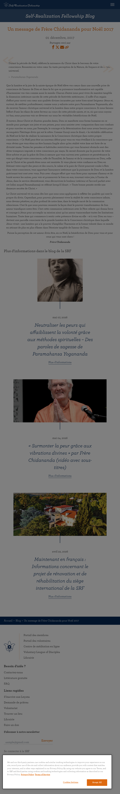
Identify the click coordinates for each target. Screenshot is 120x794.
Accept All (97, 782)
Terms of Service (42, 775)
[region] (57, 772)
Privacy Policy (27, 775)
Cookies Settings (70, 782)
